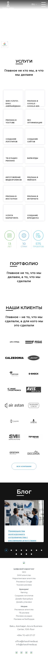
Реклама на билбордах (24, 619)
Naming (24, 592)
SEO (24, 572)
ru (33, 4)
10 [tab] (21, 554)
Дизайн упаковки (24, 602)
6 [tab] (31, 550)
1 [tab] (6, 550)
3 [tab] (16, 550)
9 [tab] (16, 554)
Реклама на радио (24, 616)
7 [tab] (36, 550)
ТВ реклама (24, 613)
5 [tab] (26, 550)
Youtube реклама (24, 585)
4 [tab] (21, 550)
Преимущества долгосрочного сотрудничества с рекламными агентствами (22, 536)
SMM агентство (24, 575)
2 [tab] (11, 550)
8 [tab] (41, 550)
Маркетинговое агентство (24, 578)
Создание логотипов (24, 596)
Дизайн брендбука (24, 599)
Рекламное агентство (24, 609)
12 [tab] (31, 554)
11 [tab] (26, 554)
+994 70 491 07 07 (26, 635)
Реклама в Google (24, 582)
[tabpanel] (24, 521)
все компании (24, 466)
